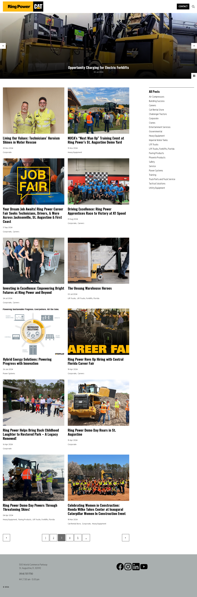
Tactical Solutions (157, 183)
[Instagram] (128, 566)
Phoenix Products (157, 157)
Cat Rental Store (74, 523)
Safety (152, 161)
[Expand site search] (193, 6)
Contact (183, 6)
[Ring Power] (23, 6)
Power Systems (9, 373)
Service (152, 166)
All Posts (154, 91)
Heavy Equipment (75, 152)
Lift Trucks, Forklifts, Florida (88, 298)
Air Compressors (156, 96)
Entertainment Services (159, 127)
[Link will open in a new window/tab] (136, 566)
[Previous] (6, 537)
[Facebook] (120, 566)
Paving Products (24, 519)
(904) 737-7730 (26, 573)
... (86, 537)
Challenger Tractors (158, 114)
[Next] (125, 537)
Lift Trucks (72, 298)
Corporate (7, 152)
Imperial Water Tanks (158, 140)
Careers (16, 231)
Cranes (152, 122)
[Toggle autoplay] (194, 76)
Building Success (157, 101)
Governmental (155, 131)
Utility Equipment (157, 187)
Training (152, 174)
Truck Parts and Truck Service (162, 179)
